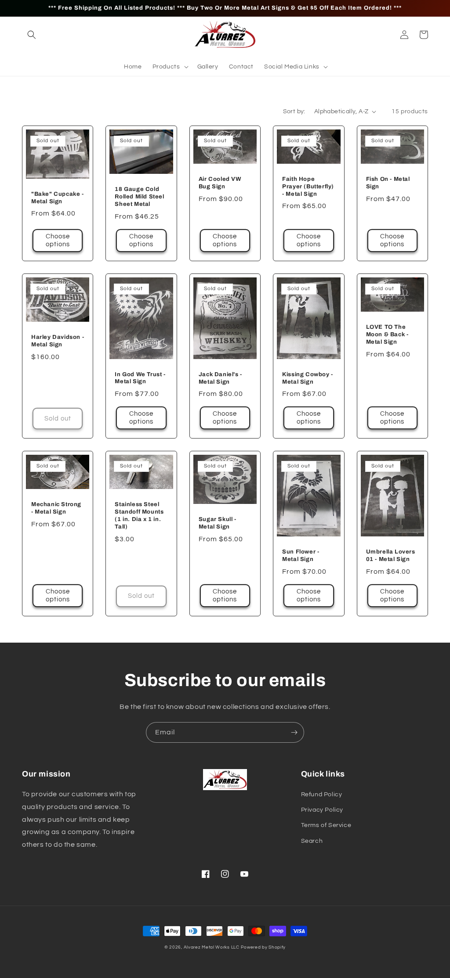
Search (312, 841)
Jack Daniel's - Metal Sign (220, 378)
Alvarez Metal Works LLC (212, 947)
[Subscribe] (294, 732)
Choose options (58, 240)
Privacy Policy (322, 810)
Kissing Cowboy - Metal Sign (307, 378)
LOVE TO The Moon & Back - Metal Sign (387, 334)
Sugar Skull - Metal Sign (217, 523)
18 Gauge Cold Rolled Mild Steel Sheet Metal (139, 196)
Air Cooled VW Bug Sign (220, 183)
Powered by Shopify (263, 947)
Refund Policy (321, 794)
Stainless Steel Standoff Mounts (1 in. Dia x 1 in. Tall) (139, 515)
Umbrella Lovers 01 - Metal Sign (390, 555)
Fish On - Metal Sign (388, 183)
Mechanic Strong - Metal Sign (56, 508)
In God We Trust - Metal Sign (140, 378)
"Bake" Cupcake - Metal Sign (57, 198)
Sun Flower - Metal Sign (300, 555)
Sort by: (294, 111)
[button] (31, 34)
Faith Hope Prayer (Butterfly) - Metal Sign (308, 186)
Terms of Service (326, 825)
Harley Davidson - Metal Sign (57, 341)
